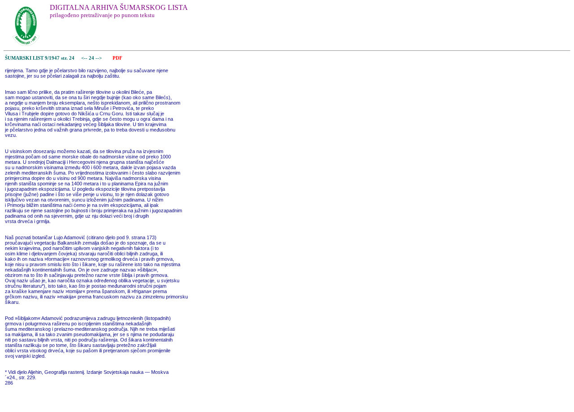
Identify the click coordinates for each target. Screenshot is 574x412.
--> (99, 58)
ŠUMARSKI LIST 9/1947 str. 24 (39, 58)
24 (92, 58)
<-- (84, 58)
